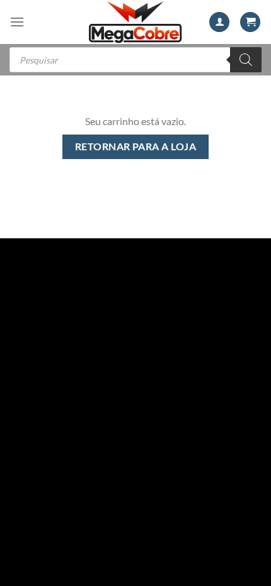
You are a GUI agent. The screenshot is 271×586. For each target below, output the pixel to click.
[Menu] (17, 21)
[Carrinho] (250, 22)
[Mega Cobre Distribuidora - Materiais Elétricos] (135, 22)
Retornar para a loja (135, 146)
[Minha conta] (219, 22)
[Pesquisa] (246, 59)
